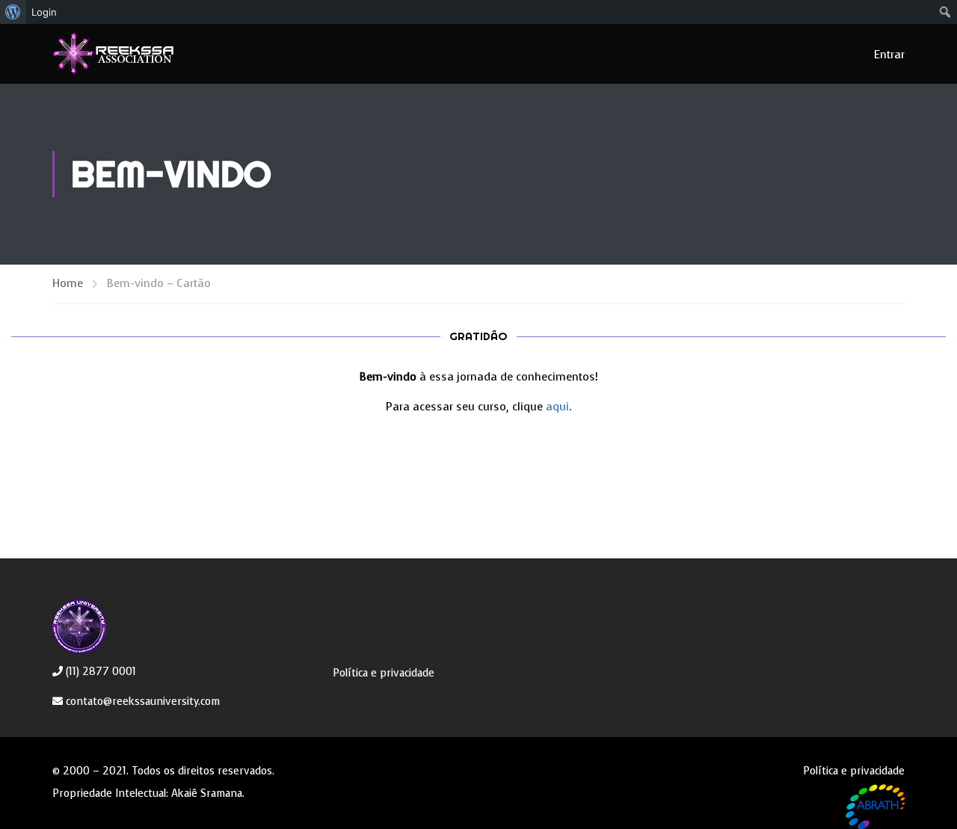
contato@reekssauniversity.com (141, 701)
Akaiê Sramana (206, 793)
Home (67, 283)
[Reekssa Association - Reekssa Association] (138, 53)
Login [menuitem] (44, 12)
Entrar (889, 54)
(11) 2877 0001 (99, 672)
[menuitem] (13, 12)
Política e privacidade (383, 673)
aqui (557, 406)
